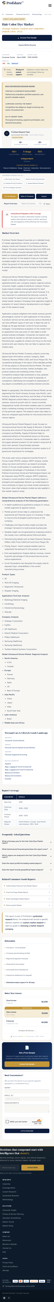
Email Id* (9, 1095)
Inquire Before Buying (27, 45)
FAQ (4, 1252)
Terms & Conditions (10, 1266)
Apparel (8, 764)
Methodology (8, 1200)
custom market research (33, 922)
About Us (6, 1236)
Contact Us (7, 1248)
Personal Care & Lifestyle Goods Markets (23, 14)
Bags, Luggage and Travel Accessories (19, 770)
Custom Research (9, 1192)
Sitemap (6, 1270)
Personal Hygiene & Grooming (37, 14)
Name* (8, 1088)
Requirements (12, 1103)
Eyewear (8, 779)
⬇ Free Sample (10, 196)
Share (48, 204)
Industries (6, 1184)
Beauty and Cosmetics (13, 776)
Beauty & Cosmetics (12, 773)
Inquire (44, 196)
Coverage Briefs (9, 1188)
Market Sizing (8, 1226)
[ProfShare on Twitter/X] (9, 1298)
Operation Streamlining (11, 1218)
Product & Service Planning (13, 1214)
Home (3, 14)
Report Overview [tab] (10, 204)
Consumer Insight (9, 1210)
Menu (50, 5)
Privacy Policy (8, 1263)
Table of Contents (27, 196)
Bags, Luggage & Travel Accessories (18, 767)
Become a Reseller (10, 1244)
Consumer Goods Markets (10, 14)
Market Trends (8, 1222)
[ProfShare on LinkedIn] (4, 1298)
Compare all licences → (27, 1031)
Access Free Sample (28, 38)
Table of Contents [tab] (28, 204)
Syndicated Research (11, 1196)
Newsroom (7, 1240)
